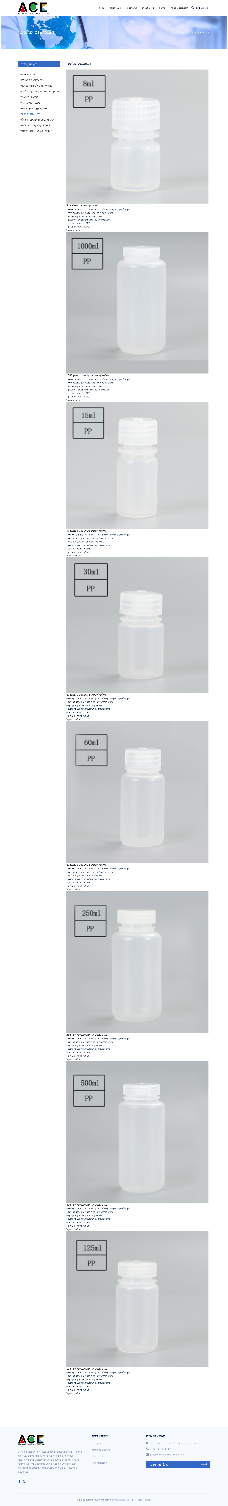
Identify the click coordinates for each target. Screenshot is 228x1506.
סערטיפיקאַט (98, 1456)
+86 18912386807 (160, 1448)
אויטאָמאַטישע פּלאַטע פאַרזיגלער (40, 91)
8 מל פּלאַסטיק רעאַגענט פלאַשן (85, 205)
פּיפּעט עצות (29, 74)
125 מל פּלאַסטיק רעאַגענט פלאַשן (86, 1368)
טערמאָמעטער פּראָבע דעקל (38, 119)
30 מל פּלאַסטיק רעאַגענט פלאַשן (86, 694)
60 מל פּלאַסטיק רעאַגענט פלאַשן (86, 864)
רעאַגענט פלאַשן (202, 32)
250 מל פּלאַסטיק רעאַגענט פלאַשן (86, 1034)
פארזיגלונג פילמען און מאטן (37, 85)
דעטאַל (69, 230)
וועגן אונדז (115, 8)
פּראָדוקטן (132, 8)
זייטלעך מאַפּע (86, 1499)
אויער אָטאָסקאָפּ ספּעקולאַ (36, 125)
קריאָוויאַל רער (30, 97)
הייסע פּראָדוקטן (103, 1499)
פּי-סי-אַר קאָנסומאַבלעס (35, 108)
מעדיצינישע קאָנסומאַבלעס (37, 131)
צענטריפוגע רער (31, 102)
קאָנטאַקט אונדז (179, 8)
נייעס (162, 8)
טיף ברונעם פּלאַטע (33, 80)
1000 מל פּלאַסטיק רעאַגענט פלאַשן (87, 375)
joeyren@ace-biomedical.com (168, 1454)
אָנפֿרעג (77, 230)
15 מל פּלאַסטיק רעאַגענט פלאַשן (86, 530)
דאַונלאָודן (148, 8)
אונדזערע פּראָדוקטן (101, 1449)
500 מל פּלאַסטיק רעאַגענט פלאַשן (86, 1204)
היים (101, 8)
